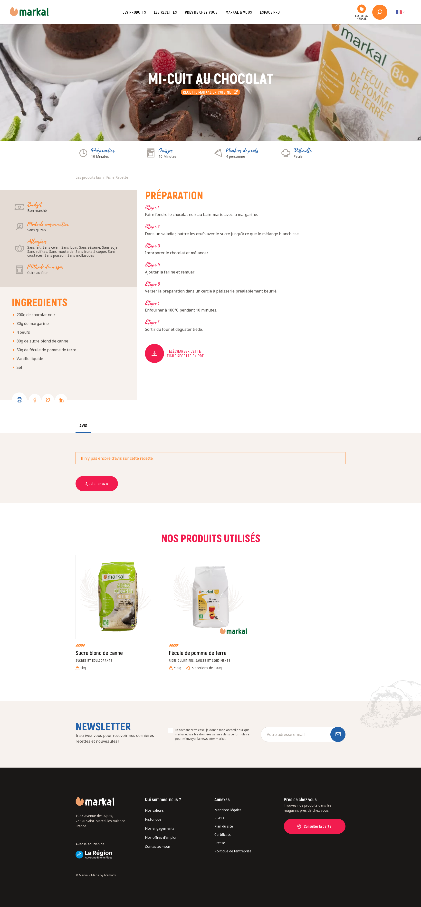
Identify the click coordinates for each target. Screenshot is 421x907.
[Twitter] (48, 400)
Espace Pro (270, 12)
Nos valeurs (154, 810)
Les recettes (165, 12)
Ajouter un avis (97, 483)
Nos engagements (159, 828)
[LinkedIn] (61, 400)
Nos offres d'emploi (160, 837)
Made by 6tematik (103, 875)
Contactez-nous (158, 846)
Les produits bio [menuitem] (88, 177)
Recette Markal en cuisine (208, 92)
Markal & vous (239, 12)
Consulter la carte (317, 826)
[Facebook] (35, 400)
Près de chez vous (201, 12)
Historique (153, 819)
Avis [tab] (83, 425)
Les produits (134, 12)
